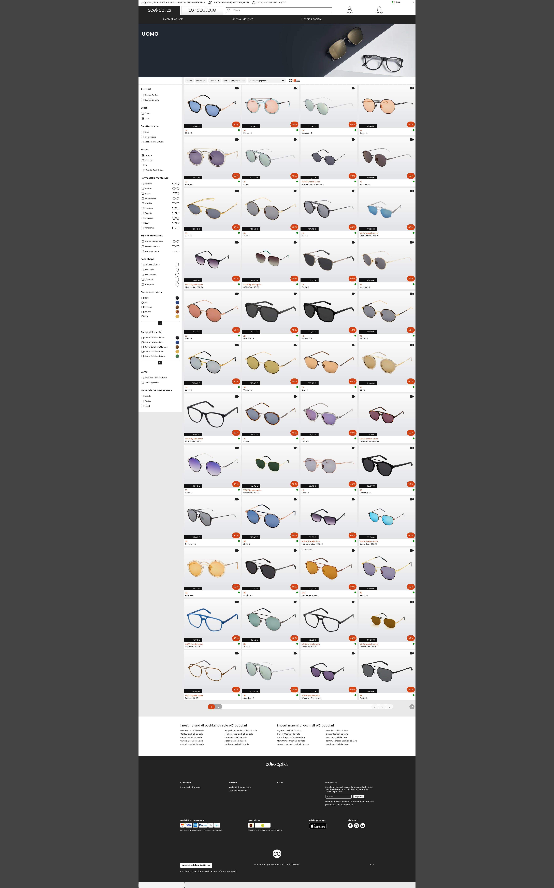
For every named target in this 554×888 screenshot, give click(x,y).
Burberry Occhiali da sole (237, 744)
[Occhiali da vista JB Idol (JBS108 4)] (329, 208)
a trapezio (149, 284)
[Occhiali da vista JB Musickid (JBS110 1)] (387, 259)
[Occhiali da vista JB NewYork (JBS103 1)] (329, 311)
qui (352, 804)
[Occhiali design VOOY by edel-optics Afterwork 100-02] (212, 413)
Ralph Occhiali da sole (235, 741)
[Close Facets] (160, 80)
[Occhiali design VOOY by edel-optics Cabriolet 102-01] (329, 619)
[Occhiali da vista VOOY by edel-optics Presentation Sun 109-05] (329, 156)
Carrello (379, 12)
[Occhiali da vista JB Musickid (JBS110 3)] (329, 105)
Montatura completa (154, 241)
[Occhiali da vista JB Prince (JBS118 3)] (270, 105)
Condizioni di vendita (190, 871)
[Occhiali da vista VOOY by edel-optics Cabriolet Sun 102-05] (387, 208)
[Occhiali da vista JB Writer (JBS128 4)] (270, 362)
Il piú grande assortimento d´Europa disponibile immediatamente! (176, 2)
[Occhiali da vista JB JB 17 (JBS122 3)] (270, 619)
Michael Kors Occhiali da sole (239, 734)
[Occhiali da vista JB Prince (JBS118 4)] (212, 567)
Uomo (147, 118)
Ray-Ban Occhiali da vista (289, 730)
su (371, 864)
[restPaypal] (203, 825)
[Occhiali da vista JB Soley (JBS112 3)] (329, 465)
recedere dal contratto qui (196, 865)
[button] (159, 10)
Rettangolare (150, 198)
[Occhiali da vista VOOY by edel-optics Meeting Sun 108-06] (212, 259)
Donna (147, 113)
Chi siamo (185, 782)
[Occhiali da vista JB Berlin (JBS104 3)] (387, 670)
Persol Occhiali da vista (337, 730)
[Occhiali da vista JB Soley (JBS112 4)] (387, 105)
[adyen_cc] (182, 825)
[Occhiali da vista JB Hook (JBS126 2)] (212, 465)
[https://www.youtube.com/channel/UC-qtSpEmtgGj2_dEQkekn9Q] (362, 826)
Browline (148, 203)
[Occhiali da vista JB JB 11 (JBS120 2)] (212, 208)
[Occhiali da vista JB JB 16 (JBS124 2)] (212, 105)
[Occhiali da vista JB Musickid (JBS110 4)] (387, 156)
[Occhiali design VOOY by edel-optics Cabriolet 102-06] (212, 619)
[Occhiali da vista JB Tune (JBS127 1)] (270, 208)
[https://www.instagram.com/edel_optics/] (356, 826)
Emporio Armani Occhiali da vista (293, 744)
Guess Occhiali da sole (236, 737)
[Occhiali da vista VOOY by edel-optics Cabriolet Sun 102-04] (387, 413)
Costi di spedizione (238, 790)
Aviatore (148, 189)
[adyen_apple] (211, 825)
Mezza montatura (152, 246)
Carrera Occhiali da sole (191, 741)
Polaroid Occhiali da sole (192, 744)
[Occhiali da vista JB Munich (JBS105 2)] (270, 567)
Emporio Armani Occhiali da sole (241, 730)
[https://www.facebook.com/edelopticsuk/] (350, 826)
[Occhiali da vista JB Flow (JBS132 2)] (270, 413)
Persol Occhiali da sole (191, 737)
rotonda (148, 184)
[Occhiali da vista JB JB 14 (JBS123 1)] (212, 362)
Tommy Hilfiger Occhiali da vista (341, 741)
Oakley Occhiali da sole (191, 734)
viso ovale (149, 270)
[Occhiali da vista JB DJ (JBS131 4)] (387, 362)
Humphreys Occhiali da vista (291, 737)
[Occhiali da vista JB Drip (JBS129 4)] (329, 362)
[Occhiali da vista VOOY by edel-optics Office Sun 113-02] (270, 465)
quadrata (149, 279)
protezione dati (209, 871)
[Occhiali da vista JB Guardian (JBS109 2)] (270, 670)
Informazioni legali (227, 871)
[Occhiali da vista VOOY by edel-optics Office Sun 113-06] (270, 259)
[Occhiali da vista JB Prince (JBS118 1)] (212, 156)
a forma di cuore (152, 265)
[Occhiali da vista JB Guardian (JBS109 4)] (212, 516)
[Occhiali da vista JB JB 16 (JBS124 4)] (329, 413)
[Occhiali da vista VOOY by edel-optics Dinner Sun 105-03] (387, 516)
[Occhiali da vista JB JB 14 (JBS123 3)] (270, 516)
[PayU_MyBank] (217, 825)
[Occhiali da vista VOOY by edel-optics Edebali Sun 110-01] (387, 619)
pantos (148, 193)
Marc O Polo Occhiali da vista (291, 741)
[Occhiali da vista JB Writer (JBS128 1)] (387, 311)
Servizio (233, 782)
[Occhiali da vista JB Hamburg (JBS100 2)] (387, 465)
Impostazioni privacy (190, 787)
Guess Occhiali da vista (337, 734)
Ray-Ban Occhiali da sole (192, 730)
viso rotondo (151, 275)
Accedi (350, 12)
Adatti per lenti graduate (156, 378)
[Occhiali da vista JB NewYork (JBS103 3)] (270, 311)
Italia (398, 2)
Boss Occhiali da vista (336, 737)
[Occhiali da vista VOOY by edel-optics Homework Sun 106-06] (329, 516)
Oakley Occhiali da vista (288, 734)
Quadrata (149, 208)
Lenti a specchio (152, 382)
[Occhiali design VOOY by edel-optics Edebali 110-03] (212, 670)
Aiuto (280, 782)
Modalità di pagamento (240, 787)
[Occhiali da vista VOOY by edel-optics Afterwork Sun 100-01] (329, 670)
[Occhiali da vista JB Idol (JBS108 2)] (270, 156)
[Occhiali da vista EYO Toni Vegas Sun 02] (329, 567)
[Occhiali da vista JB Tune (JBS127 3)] (212, 311)
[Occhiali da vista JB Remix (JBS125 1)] (387, 567)
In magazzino (150, 137)
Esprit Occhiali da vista (337, 744)
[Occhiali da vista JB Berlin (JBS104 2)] (329, 259)
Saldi (147, 132)
